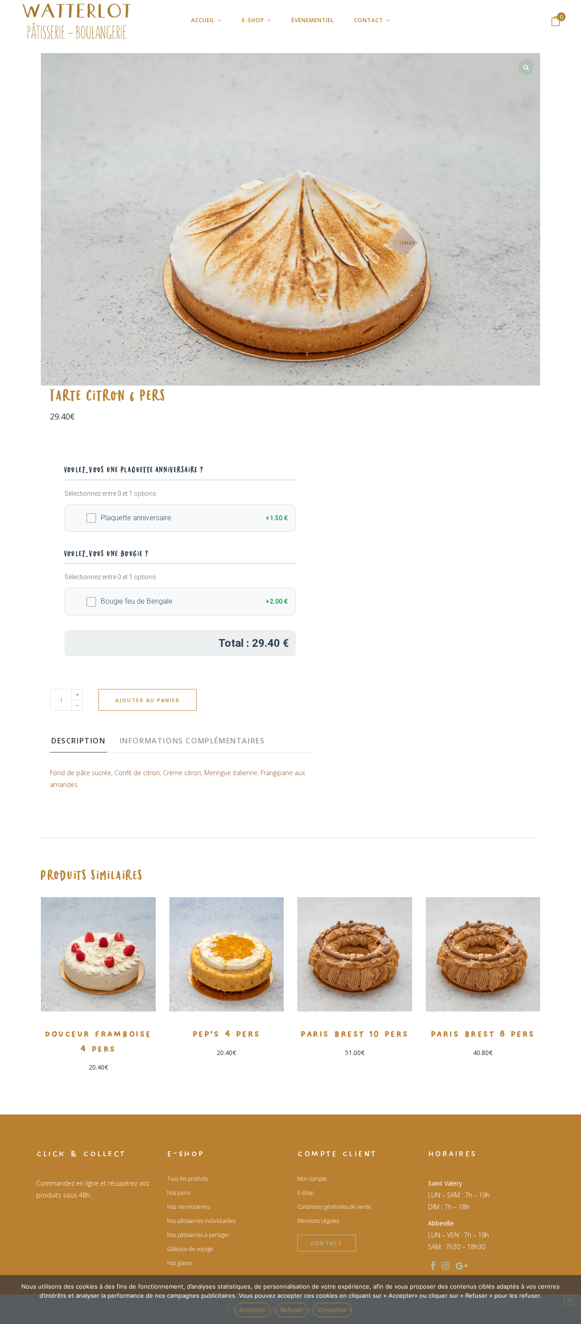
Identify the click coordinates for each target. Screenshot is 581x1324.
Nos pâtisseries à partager (198, 1235)
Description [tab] (78, 741)
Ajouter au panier (147, 700)
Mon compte (312, 1178)
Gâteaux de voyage (190, 1249)
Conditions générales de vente (334, 1207)
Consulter (332, 1310)
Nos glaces (179, 1263)
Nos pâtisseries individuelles (201, 1221)
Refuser (292, 1310)
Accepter (252, 1310)
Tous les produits (187, 1178)
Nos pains (178, 1193)
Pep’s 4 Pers (226, 1033)
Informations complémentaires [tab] (192, 741)
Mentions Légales (318, 1221)
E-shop (305, 1193)
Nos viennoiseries (188, 1207)
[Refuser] (569, 1300)
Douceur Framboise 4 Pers (98, 1041)
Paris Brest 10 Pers (354, 1033)
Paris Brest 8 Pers (483, 1033)
